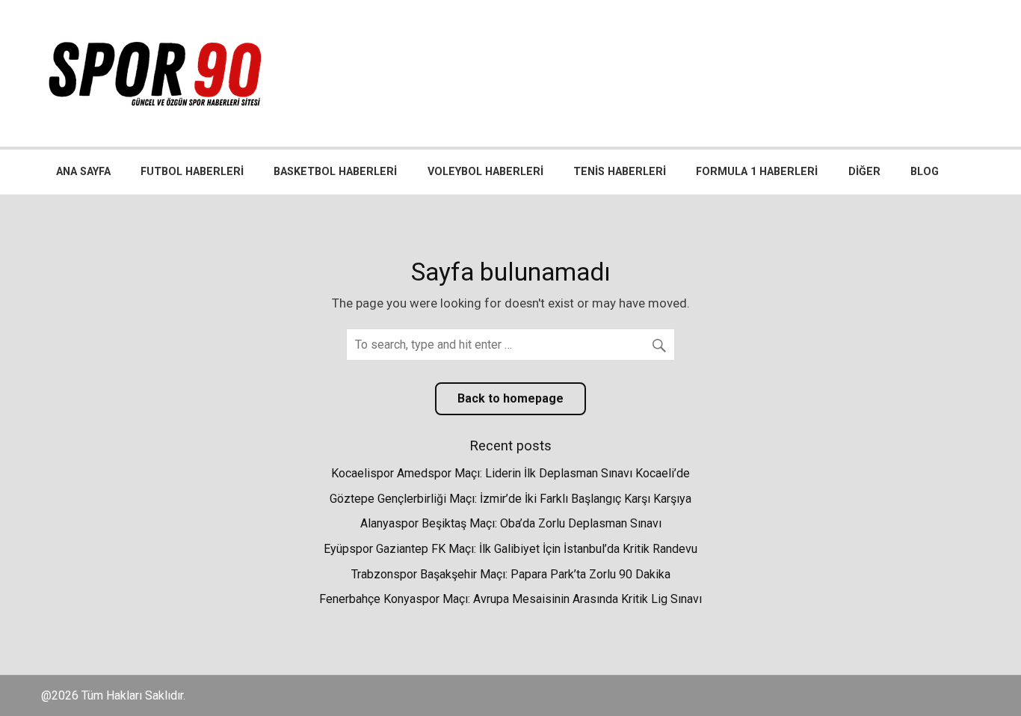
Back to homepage (510, 398)
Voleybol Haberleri (485, 171)
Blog (924, 171)
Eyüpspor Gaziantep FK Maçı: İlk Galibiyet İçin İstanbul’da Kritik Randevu (510, 549)
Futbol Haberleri (192, 171)
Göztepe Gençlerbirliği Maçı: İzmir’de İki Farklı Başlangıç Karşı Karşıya (510, 499)
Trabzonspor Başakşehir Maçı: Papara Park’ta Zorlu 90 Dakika (510, 574)
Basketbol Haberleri (335, 171)
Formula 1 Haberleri (757, 171)
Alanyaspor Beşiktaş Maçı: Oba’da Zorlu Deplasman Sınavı (510, 523)
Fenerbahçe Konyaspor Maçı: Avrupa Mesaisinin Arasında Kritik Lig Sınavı (510, 599)
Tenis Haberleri (619, 171)
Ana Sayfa (83, 171)
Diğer (864, 171)
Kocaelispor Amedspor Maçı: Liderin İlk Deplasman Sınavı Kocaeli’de (510, 473)
